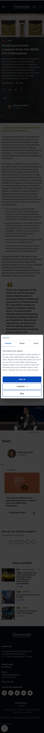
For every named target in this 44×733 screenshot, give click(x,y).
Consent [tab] (8, 343)
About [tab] (36, 343)
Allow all (22, 379)
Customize (21, 386)
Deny (22, 393)
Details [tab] (22, 343)
